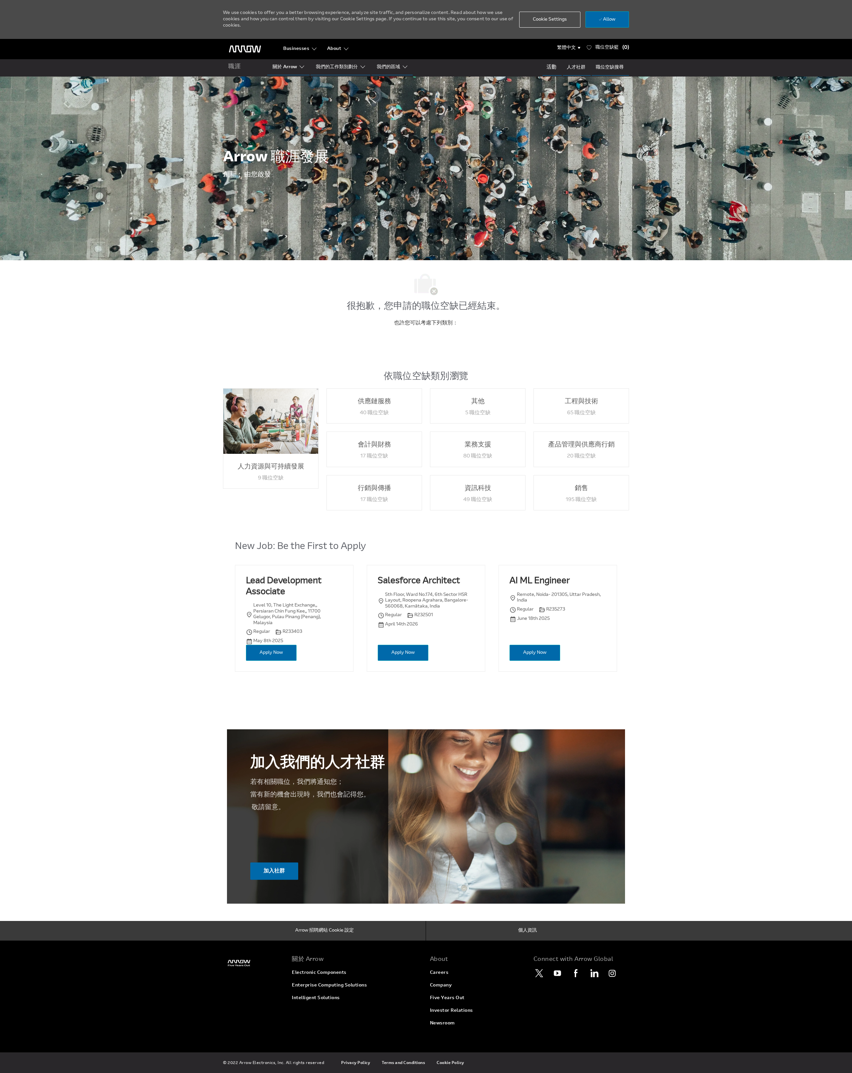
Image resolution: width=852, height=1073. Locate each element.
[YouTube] (557, 973)
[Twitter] (539, 973)
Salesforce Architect (419, 581)
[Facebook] (575, 973)
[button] (569, 48)
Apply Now (271, 652)
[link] (253, 963)
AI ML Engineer (540, 581)
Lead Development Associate (283, 587)
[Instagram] (612, 973)
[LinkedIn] (594, 973)
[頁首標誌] (245, 49)
